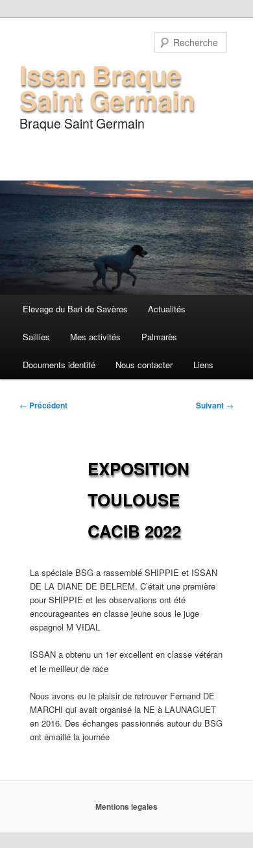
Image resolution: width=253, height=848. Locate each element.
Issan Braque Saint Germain (107, 87)
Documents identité (59, 364)
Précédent (43, 405)
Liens (203, 364)
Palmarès (159, 336)
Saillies (36, 336)
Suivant (215, 405)
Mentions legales (126, 806)
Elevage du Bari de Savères (75, 309)
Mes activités (95, 336)
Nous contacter (144, 364)
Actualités (167, 309)
